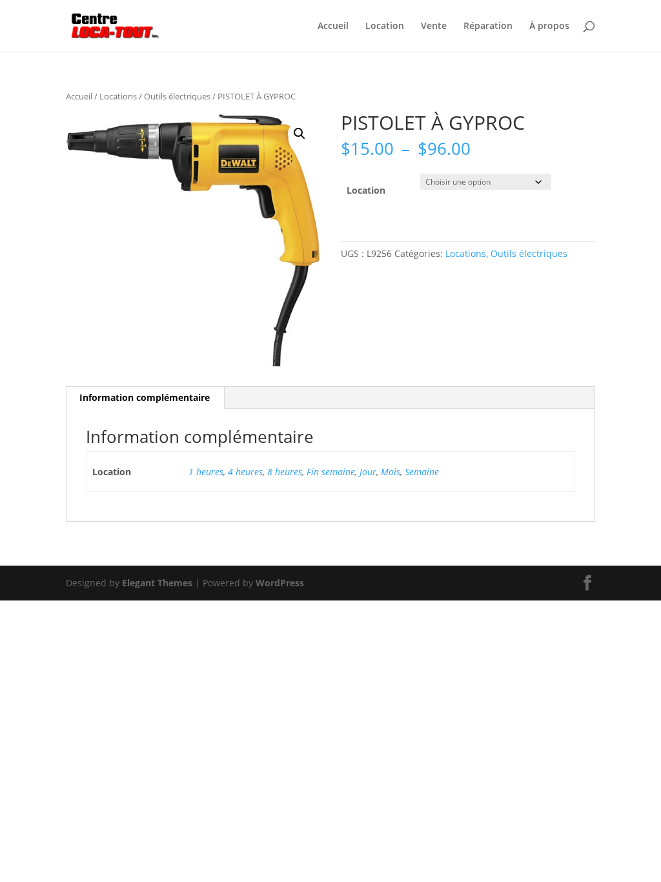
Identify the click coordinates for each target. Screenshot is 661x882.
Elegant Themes (157, 583)
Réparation (488, 26)
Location (384, 26)
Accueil (333, 26)
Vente (434, 26)
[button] (299, 133)
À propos (549, 26)
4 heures (245, 472)
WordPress (280, 583)
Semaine (422, 472)
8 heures (284, 472)
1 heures (205, 472)
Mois (390, 472)
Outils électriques (177, 96)
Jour (368, 472)
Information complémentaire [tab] (144, 397)
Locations (118, 96)
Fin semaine (331, 472)
